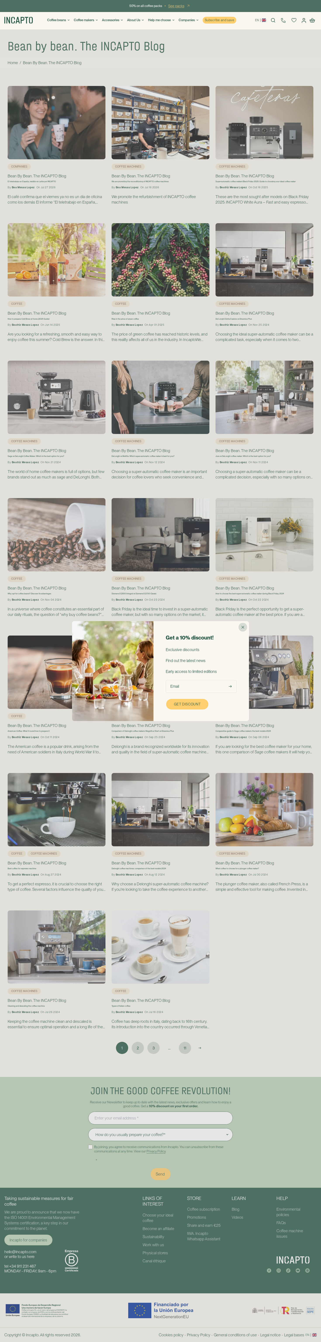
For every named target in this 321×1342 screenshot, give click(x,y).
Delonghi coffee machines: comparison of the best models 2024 (139, 868)
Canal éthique (154, 1261)
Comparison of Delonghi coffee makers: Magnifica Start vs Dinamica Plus (143, 731)
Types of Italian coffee (121, 1006)
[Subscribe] (231, 686)
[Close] (242, 627)
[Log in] (304, 20)
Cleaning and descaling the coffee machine (26, 1006)
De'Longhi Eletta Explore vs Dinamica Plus (234, 319)
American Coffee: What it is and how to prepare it (29, 731)
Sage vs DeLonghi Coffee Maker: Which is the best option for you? (36, 456)
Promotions (196, 1217)
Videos (237, 1217)
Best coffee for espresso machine (22, 868)
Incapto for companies (28, 1240)
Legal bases (294, 1335)
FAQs (281, 1222)
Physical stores (155, 1253)
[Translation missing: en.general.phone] (283, 20)
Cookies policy (171, 1335)
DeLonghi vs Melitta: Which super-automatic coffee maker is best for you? (143, 456)
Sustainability (153, 1236)
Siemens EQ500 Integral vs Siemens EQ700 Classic (134, 594)
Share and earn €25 (204, 1225)
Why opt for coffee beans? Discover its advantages (29, 594)
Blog (235, 1209)
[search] (273, 20)
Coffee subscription (203, 1209)
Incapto (32, 1335)
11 (185, 1048)
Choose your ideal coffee (158, 1218)
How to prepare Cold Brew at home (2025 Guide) (28, 319)
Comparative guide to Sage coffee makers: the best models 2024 (243, 731)
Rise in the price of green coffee (125, 319)
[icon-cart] (313, 20)
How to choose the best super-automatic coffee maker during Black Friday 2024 (250, 594)
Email (174, 686)
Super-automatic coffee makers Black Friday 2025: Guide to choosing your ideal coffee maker (256, 181)
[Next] (200, 1048)
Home (13, 62)
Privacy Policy (156, 1151)
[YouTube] (298, 1270)
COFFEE (16, 303)
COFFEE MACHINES (128, 166)
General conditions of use (235, 1335)
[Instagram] (278, 1270)
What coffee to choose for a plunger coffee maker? (237, 868)
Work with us (153, 1245)
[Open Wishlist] (294, 20)
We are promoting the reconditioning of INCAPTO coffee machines (140, 181)
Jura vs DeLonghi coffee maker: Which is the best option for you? (243, 456)
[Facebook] (269, 1270)
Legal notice (270, 1335)
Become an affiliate (158, 1228)
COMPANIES (19, 166)
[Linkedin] (307, 1270)
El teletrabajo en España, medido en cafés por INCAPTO (32, 181)
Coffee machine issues (289, 1234)
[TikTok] (288, 1270)
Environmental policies (288, 1212)
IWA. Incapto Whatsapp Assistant (203, 1236)
